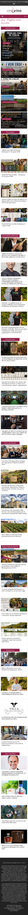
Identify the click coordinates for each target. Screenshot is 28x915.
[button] (2, 16)
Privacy (23, 862)
